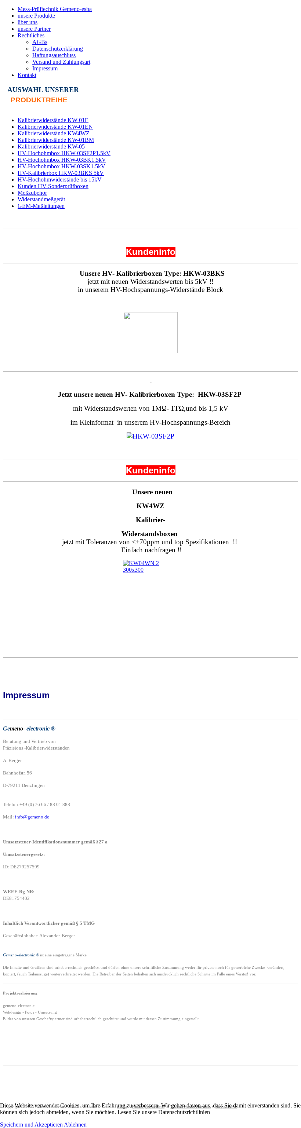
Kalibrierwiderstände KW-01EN (55, 127)
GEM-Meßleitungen (41, 206)
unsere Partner (34, 29)
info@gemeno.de (32, 817)
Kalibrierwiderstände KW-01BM (56, 140)
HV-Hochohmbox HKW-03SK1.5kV (61, 166)
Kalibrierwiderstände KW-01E (53, 120)
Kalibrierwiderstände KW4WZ (54, 133)
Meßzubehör (32, 193)
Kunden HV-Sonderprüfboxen (53, 186)
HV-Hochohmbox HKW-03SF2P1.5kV (64, 153)
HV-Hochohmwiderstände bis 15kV (60, 179)
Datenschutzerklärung (57, 48)
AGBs (39, 42)
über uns (27, 22)
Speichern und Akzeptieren (31, 1124)
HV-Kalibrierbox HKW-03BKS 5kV (61, 173)
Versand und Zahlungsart (61, 62)
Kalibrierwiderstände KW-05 (51, 146)
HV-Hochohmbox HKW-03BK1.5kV (62, 160)
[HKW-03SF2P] (150, 436)
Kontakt (27, 75)
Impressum (45, 68)
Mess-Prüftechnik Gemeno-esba (55, 9)
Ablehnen (75, 1124)
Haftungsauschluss (54, 55)
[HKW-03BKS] (150, 332)
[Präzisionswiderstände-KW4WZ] (150, 587)
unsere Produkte (36, 15)
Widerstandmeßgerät (41, 199)
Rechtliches (31, 35)
